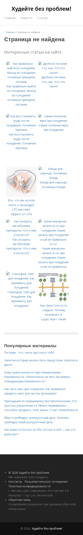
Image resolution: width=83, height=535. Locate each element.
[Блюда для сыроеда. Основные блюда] (53, 178)
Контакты (15, 481)
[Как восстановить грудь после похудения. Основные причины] (21, 130)
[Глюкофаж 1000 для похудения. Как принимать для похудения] (21, 287)
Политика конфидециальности (29, 486)
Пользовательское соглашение (46, 481)
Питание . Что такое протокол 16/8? (29, 352)
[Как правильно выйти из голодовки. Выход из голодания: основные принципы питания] (21, 82)
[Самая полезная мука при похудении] (53, 121)
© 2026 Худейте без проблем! (28, 473)
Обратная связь (19, 500)
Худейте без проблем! (41, 8)
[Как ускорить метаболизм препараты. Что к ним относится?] (21, 235)
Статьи (42, 18)
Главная (10, 18)
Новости (26, 18)
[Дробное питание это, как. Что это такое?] (53, 73)
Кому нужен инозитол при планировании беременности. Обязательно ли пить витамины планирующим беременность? (37, 376)
